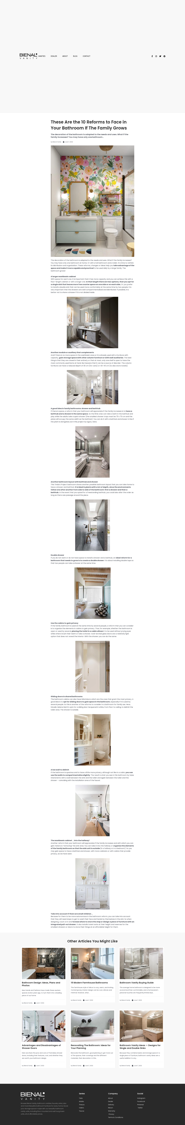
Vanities (41, 56)
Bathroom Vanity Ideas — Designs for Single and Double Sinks (140, 1047)
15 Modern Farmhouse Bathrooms (89, 982)
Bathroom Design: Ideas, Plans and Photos (41, 984)
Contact (86, 56)
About (65, 56)
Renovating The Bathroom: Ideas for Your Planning (91, 1047)
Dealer (54, 56)
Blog (75, 56)
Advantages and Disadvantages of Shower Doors (41, 1047)
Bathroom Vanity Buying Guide (137, 982)
